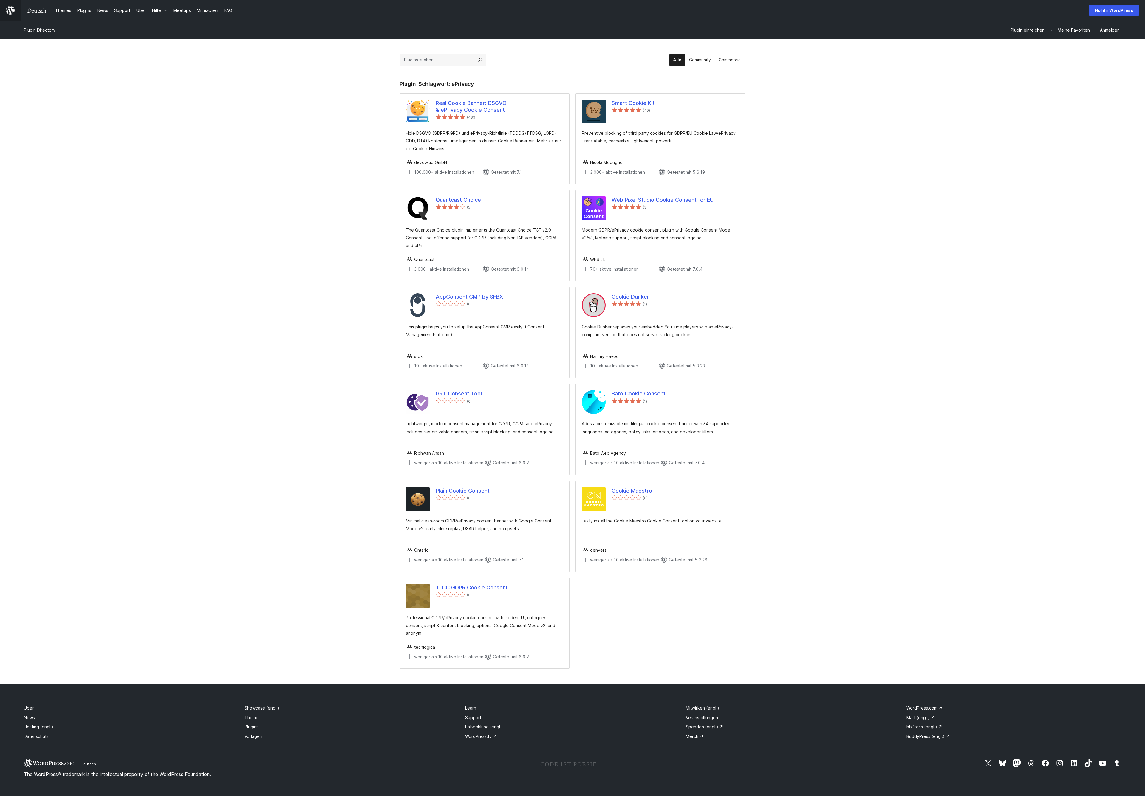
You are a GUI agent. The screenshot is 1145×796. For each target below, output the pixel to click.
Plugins (252, 726)
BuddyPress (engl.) (928, 736)
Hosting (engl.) (38, 726)
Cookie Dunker (630, 297)
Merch (694, 736)
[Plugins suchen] (480, 60)
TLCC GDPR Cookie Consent (472, 587)
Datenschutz (36, 736)
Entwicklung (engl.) (484, 726)
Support (473, 717)
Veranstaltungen (702, 717)
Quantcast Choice (458, 200)
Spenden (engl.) (704, 726)
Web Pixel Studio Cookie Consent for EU (663, 200)
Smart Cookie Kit (633, 103)
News (29, 717)
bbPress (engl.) (924, 726)
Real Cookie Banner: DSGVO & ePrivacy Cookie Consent (471, 106)
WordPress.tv (481, 736)
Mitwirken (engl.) (702, 707)
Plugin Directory (39, 29)
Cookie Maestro (632, 491)
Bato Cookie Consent (639, 393)
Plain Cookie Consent (463, 491)
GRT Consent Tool (459, 393)
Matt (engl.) (920, 717)
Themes (253, 717)
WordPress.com (924, 707)
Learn (470, 707)
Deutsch (88, 763)
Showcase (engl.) (262, 707)
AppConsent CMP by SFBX (469, 297)
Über (29, 707)
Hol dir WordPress (1114, 10)
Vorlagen (253, 736)
